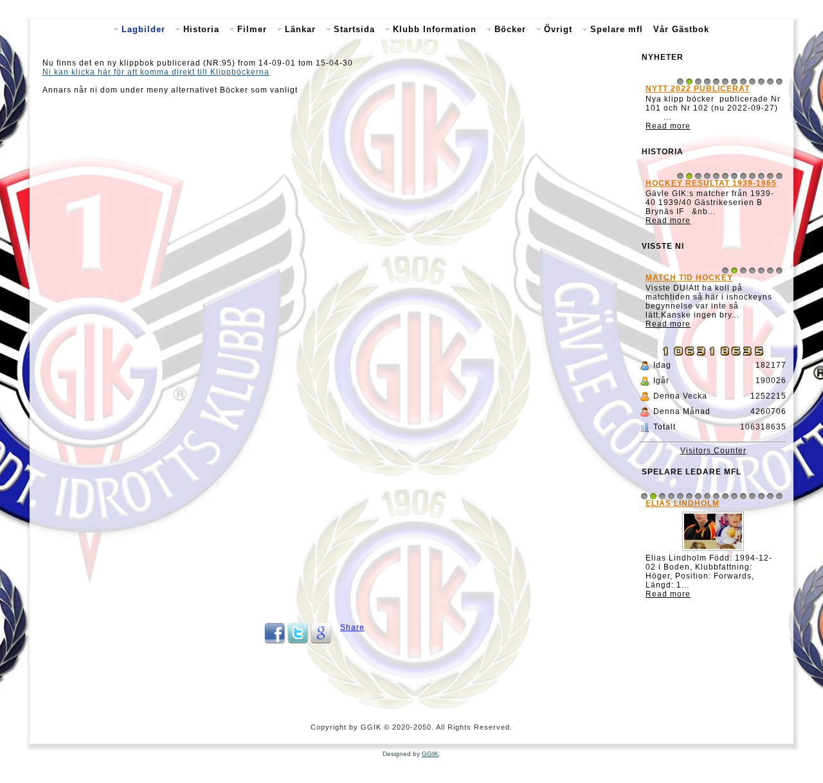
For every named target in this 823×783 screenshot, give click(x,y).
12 (779, 82)
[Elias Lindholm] (713, 550)
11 (770, 82)
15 (770, 496)
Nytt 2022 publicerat (698, 88)
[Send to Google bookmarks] (321, 640)
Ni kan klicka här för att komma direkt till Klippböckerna (155, 72)
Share (352, 627)
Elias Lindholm (682, 503)
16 (779, 496)
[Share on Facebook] (274, 640)
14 (761, 496)
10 (761, 82)
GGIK (430, 753)
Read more (668, 126)
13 (752, 496)
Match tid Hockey (689, 277)
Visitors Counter (713, 450)
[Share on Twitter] (297, 640)
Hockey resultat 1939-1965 (711, 183)
